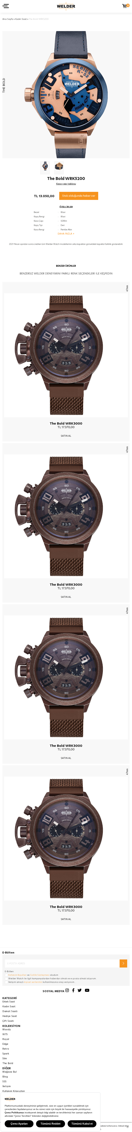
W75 (5, 1034)
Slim (4, 1058)
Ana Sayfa (7, 19)
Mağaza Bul (9, 1071)
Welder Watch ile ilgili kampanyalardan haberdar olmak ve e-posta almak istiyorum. (52, 978)
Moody (6, 1029)
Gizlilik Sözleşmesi (39, 975)
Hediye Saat (9, 1016)
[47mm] (66, 419)
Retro (5, 1048)
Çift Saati (8, 1021)
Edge (5, 1044)
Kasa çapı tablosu (66, 183)
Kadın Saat (21, 19)
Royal (5, 1039)
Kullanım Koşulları (17, 975)
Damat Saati (10, 1011)
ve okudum (33, 975)
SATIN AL (66, 435)
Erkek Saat (8, 1001)
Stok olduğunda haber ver (78, 196)
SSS (4, 1081)
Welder (66, 6)
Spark (5, 1053)
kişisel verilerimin (33, 982)
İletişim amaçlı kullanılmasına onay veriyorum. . (42, 982)
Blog (5, 1076)
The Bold (7, 1063)
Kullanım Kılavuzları (13, 1091)
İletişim (6, 1086)
